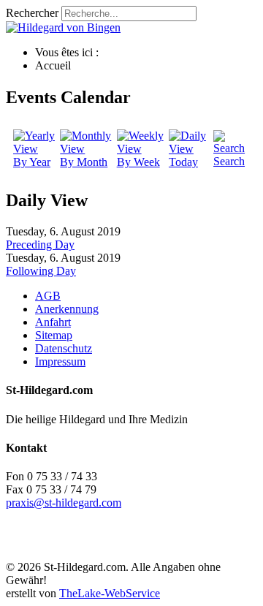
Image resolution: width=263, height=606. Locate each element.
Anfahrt (53, 322)
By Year (31, 162)
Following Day (41, 271)
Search (229, 161)
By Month (83, 162)
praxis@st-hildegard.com (63, 502)
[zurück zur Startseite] (63, 27)
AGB (48, 295)
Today (183, 162)
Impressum (60, 361)
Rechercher (32, 13)
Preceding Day (40, 244)
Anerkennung (67, 309)
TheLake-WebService (109, 593)
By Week (138, 162)
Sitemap (53, 335)
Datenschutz (63, 348)
